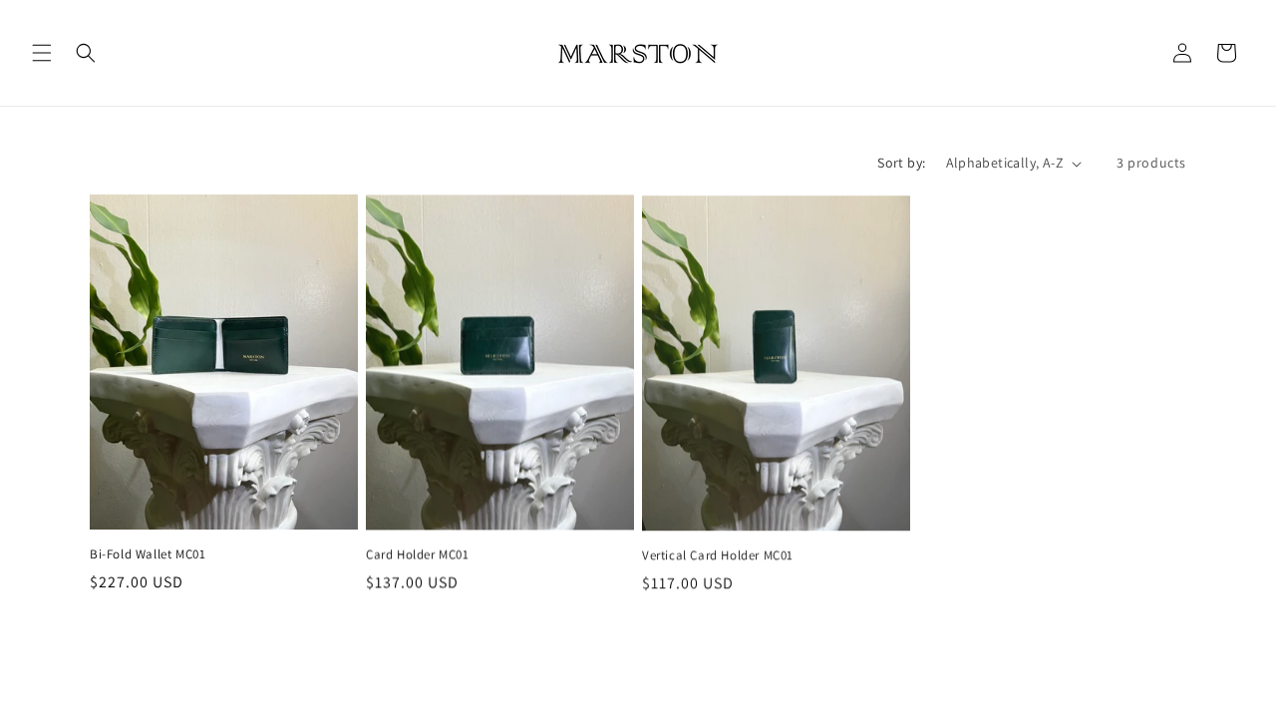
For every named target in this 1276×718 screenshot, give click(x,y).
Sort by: (901, 163)
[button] (42, 53)
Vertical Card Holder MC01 (718, 554)
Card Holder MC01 (418, 554)
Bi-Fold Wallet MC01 (147, 554)
